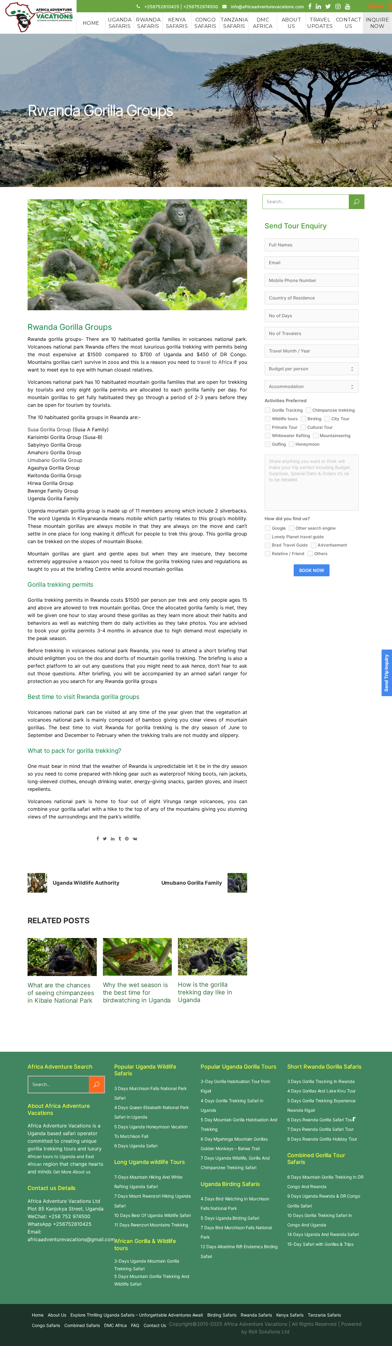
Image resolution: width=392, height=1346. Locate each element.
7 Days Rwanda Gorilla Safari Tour (320, 1129)
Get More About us (71, 1171)
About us (57, 1314)
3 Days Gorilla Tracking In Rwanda (321, 1081)
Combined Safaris (82, 1325)
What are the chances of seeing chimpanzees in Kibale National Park (61, 993)
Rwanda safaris (256, 1314)
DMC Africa (115, 1325)
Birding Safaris (221, 1314)
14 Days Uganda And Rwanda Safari (323, 1234)
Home (37, 1314)
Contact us (155, 1325)
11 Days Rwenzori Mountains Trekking (151, 1224)
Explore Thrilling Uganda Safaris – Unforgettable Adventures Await (136, 1314)
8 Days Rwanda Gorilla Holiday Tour (322, 1139)
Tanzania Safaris (324, 1314)
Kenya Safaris (289, 1314)
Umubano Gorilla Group (55, 460)
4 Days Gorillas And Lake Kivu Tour (321, 1090)
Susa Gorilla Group (49, 429)
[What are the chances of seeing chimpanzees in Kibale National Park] (62, 957)
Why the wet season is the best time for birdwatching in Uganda (137, 992)
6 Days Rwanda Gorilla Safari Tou (319, 1119)
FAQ (135, 1325)
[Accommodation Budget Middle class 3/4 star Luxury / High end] (312, 386)
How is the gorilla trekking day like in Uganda (205, 992)
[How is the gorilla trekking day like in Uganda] (212, 956)
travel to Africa (214, 362)
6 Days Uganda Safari (136, 1145)
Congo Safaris (46, 1325)
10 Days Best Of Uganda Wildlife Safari (152, 1215)
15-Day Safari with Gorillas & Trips (320, 1244)
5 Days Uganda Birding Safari (230, 1218)
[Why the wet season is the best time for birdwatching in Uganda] (137, 957)
